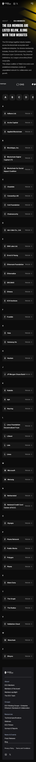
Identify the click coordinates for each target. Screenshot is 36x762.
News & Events (10, 735)
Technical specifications (13, 718)
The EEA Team (10, 696)
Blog (6, 742)
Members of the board (12, 689)
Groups (7, 702)
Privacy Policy (9, 748)
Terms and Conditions (23, 748)
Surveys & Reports (11, 728)
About (5, 21)
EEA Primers (9, 725)
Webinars (8, 721)
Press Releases (10, 738)
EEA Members (9, 685)
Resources (9, 714)
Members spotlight (11, 692)
